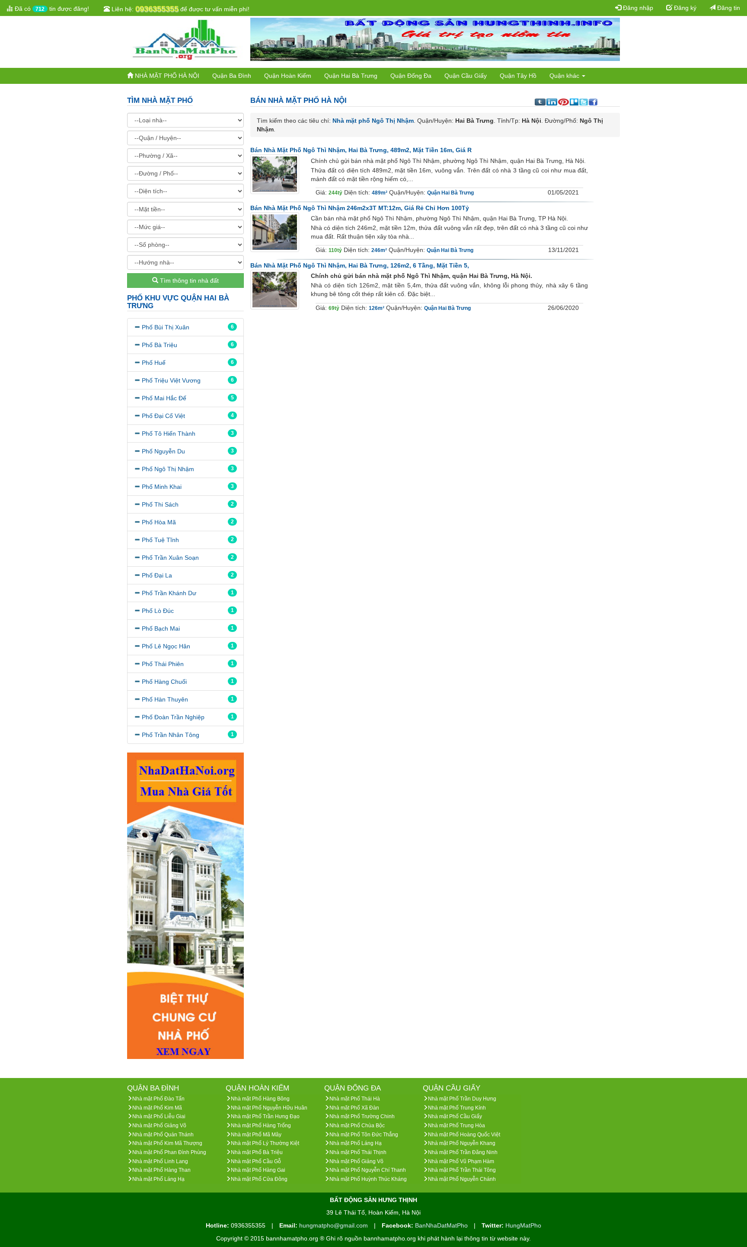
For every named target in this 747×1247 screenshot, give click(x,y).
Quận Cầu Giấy (465, 75)
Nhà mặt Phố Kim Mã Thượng (167, 1143)
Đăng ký (684, 7)
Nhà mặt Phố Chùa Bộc (357, 1126)
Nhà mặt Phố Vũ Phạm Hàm (461, 1161)
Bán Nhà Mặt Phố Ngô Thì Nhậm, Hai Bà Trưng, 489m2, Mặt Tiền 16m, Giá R (361, 150)
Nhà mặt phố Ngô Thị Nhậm (373, 120)
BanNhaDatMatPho (442, 1225)
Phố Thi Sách (160, 504)
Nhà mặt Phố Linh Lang (160, 1161)
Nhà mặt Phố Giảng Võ (159, 1126)
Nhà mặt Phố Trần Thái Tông (462, 1170)
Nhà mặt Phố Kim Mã (157, 1108)
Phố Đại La (157, 575)
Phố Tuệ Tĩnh (160, 539)
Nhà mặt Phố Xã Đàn (354, 1108)
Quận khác (565, 75)
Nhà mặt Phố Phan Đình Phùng (169, 1152)
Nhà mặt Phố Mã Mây (256, 1135)
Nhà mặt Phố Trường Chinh (362, 1116)
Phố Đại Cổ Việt (163, 415)
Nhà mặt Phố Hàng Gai (258, 1170)
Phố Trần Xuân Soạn (170, 557)
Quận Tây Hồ (518, 75)
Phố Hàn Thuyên (165, 699)
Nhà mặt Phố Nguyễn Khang (461, 1143)
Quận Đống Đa (410, 75)
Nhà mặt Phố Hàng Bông (260, 1099)
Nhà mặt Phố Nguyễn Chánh (462, 1179)
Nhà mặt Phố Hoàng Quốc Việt (464, 1135)
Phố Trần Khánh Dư (169, 593)
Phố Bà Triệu (159, 344)
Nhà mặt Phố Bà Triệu (257, 1152)
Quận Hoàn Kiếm (287, 75)
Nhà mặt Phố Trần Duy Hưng (462, 1099)
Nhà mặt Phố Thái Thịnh (357, 1152)
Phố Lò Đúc (158, 610)
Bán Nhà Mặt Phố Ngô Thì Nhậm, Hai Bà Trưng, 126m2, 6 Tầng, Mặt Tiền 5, (359, 265)
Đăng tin (727, 7)
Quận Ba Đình (231, 75)
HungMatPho (523, 1225)
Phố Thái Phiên (163, 663)
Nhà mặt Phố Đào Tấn (158, 1099)
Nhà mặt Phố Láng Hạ (158, 1179)
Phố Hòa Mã (159, 522)
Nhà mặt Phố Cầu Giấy (455, 1116)
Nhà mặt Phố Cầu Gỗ (256, 1161)
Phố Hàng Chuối (164, 681)
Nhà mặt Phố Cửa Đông (259, 1179)
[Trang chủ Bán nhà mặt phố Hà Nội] (185, 38)
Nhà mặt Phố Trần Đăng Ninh (463, 1152)
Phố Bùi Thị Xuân (165, 327)
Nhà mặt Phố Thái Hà (354, 1099)
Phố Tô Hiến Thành (168, 433)
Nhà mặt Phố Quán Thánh (163, 1135)
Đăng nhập (637, 7)
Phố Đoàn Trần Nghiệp (173, 717)
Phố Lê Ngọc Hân (166, 646)
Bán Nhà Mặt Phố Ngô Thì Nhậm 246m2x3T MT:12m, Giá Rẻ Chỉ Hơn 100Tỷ (359, 207)
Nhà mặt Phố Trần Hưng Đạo (265, 1116)
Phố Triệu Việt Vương (171, 380)
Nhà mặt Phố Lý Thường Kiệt (265, 1143)
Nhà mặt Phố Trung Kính (457, 1108)
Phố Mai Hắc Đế (164, 398)
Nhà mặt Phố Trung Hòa (456, 1126)
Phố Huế (154, 362)
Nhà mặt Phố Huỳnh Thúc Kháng (368, 1179)
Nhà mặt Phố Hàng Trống (261, 1126)
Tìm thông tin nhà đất (188, 280)
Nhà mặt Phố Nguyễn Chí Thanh (367, 1170)
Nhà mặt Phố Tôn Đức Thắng (363, 1135)
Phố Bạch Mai (161, 628)
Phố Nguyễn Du (163, 451)
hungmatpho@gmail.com (334, 1225)
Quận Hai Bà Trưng (350, 75)
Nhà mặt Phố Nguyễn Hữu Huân (269, 1108)
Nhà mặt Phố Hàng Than (161, 1170)
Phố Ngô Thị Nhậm (168, 469)
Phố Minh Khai (162, 486)
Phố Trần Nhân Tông (170, 734)
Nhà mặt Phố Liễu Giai (158, 1116)
